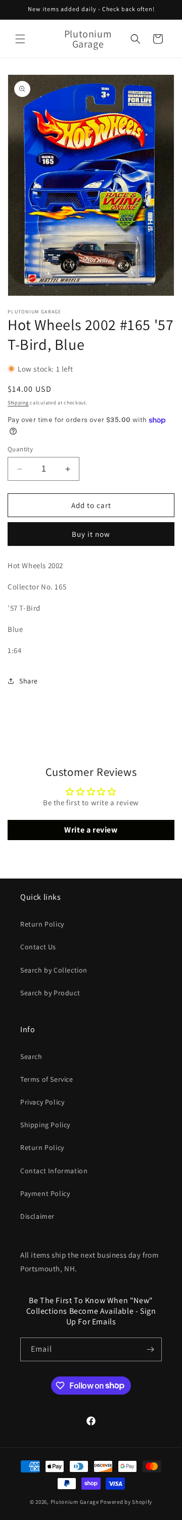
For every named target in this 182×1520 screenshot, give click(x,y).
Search (31, 1056)
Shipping (18, 402)
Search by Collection (53, 970)
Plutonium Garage (75, 1501)
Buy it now (91, 534)
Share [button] (28, 680)
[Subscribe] (150, 1349)
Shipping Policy (45, 1124)
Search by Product (50, 992)
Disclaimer (37, 1216)
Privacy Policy (42, 1102)
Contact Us (38, 946)
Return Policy (42, 924)
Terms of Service (46, 1079)
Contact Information (53, 1170)
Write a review (90, 829)
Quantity (20, 449)
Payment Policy (45, 1193)
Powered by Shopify (126, 1501)
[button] (20, 39)
